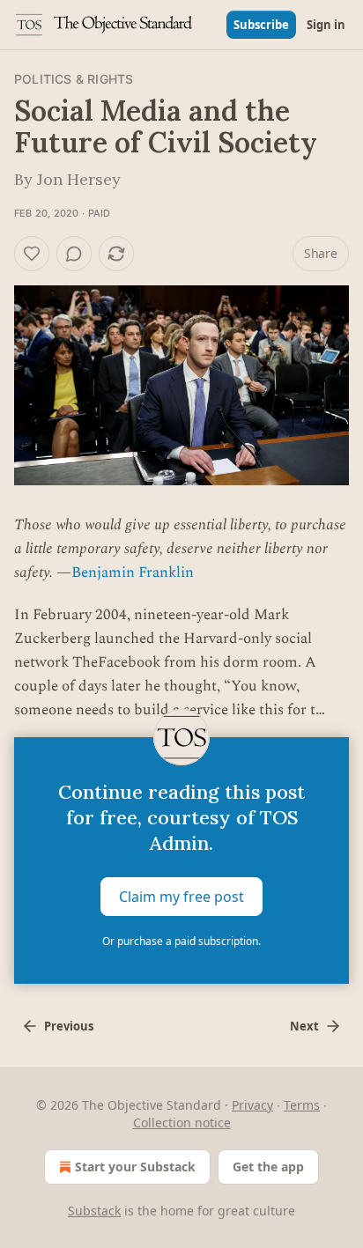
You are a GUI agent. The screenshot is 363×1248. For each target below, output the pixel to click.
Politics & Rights (73, 78)
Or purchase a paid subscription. (181, 941)
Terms (302, 1105)
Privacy (252, 1105)
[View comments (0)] (74, 253)
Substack (94, 1210)
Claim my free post (181, 895)
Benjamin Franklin (132, 572)
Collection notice (182, 1122)
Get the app (268, 1166)
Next (304, 1026)
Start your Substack (135, 1166)
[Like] (31, 253)
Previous (68, 1026)
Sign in (326, 25)
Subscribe (261, 25)
